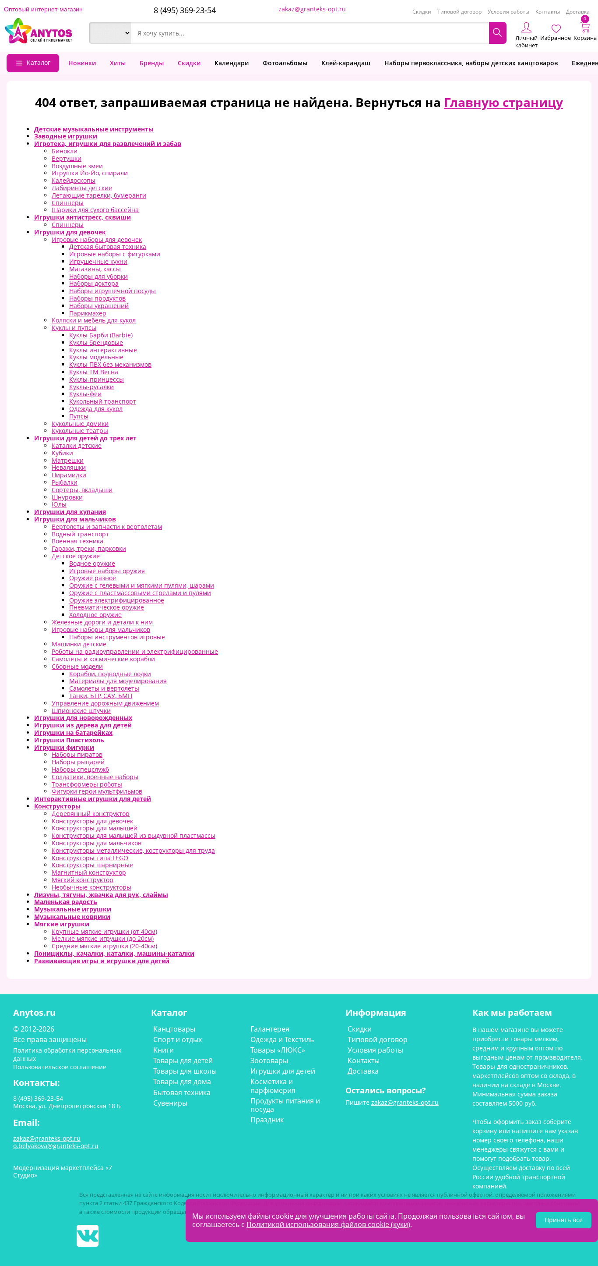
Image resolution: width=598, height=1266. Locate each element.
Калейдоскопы (73, 180)
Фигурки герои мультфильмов (97, 791)
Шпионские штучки (81, 710)
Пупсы (78, 416)
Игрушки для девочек (70, 232)
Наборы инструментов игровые (117, 637)
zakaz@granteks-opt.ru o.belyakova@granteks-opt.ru (55, 1142)
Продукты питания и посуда (285, 1105)
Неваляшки (69, 467)
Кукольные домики (80, 423)
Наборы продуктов (97, 298)
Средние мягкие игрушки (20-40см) (104, 946)
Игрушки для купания (70, 511)
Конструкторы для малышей (94, 828)
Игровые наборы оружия (107, 571)
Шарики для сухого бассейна (95, 210)
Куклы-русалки (91, 387)
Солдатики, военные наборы (95, 777)
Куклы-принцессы (96, 379)
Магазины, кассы (95, 269)
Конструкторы (57, 806)
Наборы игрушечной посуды (112, 291)
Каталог (38, 62)
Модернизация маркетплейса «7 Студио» (62, 1171)
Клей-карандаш (345, 63)
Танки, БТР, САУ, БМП (100, 696)
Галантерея (269, 1029)
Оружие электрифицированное (116, 600)
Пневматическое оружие (106, 607)
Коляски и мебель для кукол (94, 320)
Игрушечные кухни (98, 261)
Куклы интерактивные (103, 350)
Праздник (267, 1119)
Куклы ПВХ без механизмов (110, 364)
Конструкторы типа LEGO (90, 858)
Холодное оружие (95, 614)
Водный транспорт (80, 534)
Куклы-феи (85, 394)
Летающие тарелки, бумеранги (99, 195)
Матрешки (68, 460)
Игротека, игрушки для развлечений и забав (107, 143)
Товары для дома (182, 1081)
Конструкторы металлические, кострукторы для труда (133, 850)
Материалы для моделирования (118, 681)
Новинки (82, 63)
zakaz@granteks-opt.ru (312, 9)
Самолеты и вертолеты (104, 688)
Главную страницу (503, 102)
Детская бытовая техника (107, 246)
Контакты (547, 11)
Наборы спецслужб (80, 769)
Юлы (59, 504)
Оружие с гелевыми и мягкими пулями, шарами (141, 585)
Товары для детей (183, 1060)
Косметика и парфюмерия (272, 1086)
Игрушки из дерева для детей (83, 725)
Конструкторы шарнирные (92, 865)
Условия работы (508, 11)
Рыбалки (64, 482)
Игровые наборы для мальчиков (101, 629)
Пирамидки (69, 475)
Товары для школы (185, 1071)
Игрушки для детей (282, 1071)
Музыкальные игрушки (72, 909)
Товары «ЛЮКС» (277, 1050)
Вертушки (66, 158)
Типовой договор (459, 11)
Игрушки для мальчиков (75, 519)
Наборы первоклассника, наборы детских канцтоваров (471, 63)
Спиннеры (68, 203)
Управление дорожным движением (105, 703)
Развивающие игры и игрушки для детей (101, 961)
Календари (232, 63)
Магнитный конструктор (89, 872)
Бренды (152, 63)
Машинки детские (79, 644)
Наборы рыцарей (78, 762)
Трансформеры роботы (87, 784)
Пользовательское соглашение (59, 1067)
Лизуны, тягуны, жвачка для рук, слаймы (101, 894)
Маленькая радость (65, 901)
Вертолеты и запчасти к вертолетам (107, 526)
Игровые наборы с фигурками (114, 254)
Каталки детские (77, 445)
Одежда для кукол (96, 408)
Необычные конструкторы (91, 887)
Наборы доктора (94, 283)
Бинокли (64, 151)
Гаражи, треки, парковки (89, 548)
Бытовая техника (182, 1092)
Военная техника (77, 541)
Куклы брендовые (96, 342)
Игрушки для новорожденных (83, 717)
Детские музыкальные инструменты (94, 129)
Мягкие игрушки (61, 924)
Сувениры (170, 1103)
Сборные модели (77, 666)
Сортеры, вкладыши (82, 490)
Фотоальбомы (285, 63)
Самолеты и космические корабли (103, 659)
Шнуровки (67, 497)
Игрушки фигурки (64, 747)
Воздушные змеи (77, 166)
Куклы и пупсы (74, 327)
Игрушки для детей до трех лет (85, 438)
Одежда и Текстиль (282, 1039)
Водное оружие (92, 563)
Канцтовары (174, 1029)
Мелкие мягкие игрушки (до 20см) (103, 938)
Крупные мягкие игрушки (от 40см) (104, 931)
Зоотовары (269, 1060)
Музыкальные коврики (72, 916)
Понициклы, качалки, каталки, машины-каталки (114, 953)
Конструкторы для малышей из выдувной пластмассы (133, 835)
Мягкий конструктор (82, 880)
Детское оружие (76, 556)
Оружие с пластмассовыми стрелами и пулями (140, 593)
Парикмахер (87, 313)
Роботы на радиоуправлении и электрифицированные (135, 651)
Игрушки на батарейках (73, 732)
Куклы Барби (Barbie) (101, 335)
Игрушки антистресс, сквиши (82, 217)
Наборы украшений (99, 305)
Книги (163, 1050)
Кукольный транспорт (102, 401)
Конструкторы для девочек (92, 821)
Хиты (118, 63)
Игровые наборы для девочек (97, 239)
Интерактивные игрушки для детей (92, 798)
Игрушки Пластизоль (69, 740)
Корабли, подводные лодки (110, 674)
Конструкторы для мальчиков (96, 843)
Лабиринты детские (82, 188)
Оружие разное (92, 578)
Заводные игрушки (65, 136)
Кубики (62, 453)
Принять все (564, 1220)
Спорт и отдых (177, 1039)
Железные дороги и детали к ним (102, 622)
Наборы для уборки (98, 276)
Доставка (578, 11)
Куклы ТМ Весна (93, 372)
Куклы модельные (96, 357)
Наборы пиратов (77, 754)
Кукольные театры (80, 430)
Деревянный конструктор (91, 813)
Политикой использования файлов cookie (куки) (328, 1224)
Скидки (421, 11)
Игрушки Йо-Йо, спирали (90, 173)
